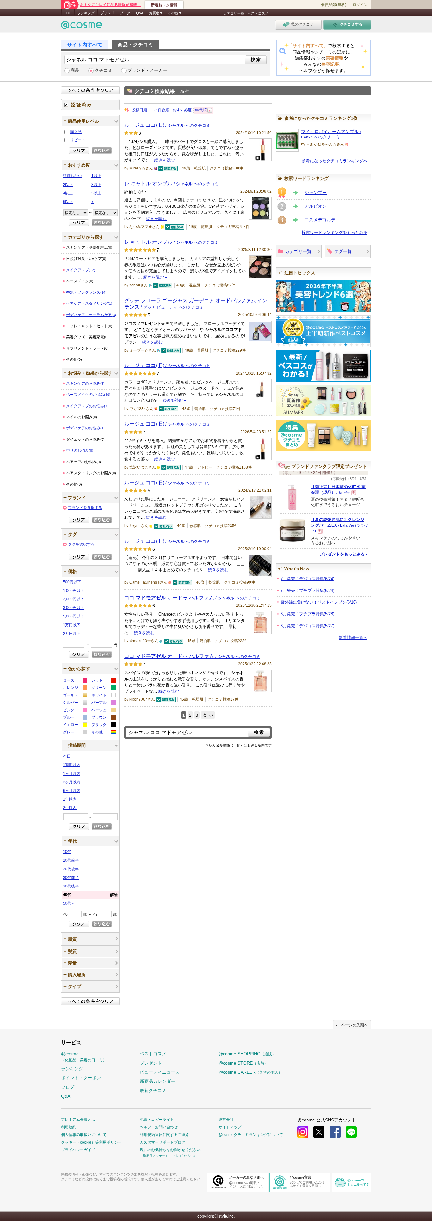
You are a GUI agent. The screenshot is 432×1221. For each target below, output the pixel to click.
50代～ (69, 903)
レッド (103, 681)
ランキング (86, 13)
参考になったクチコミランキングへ (334, 160)
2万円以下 (71, 633)
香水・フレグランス (86, 292)
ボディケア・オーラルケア (91, 315)
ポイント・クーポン (81, 1077)
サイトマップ (230, 1127)
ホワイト (103, 696)
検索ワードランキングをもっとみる (334, 232)
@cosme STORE (243, 1062)
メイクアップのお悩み (87, 406)
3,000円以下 (73, 607)
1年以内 (70, 799)
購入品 (76, 132)
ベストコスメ (258, 13)
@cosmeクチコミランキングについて (251, 1134)
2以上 (68, 184)
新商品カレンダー (157, 1081)
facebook (335, 1132)
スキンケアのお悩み (85, 383)
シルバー (75, 703)
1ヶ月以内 (71, 773)
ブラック (103, 725)
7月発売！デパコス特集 (307, 578)
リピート (77, 140)
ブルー (75, 718)
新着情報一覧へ (353, 637)
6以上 (68, 201)
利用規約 (68, 1127)
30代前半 (71, 877)
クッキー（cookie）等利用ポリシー (91, 1142)
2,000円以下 (73, 599)
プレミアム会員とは (78, 1119)
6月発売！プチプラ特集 (307, 613)
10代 (67, 852)
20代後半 (71, 869)
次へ (206, 715)
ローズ (75, 681)
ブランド (107, 13)
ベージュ (103, 711)
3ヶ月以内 (71, 782)
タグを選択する (81, 544)
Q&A (139, 13)
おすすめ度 (182, 110)
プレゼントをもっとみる (342, 554)
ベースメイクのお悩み (88, 394)
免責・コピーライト (157, 1119)
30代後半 (71, 886)
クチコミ (103, 70)
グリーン (103, 688)
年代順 (201, 110)
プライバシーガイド (78, 1150)
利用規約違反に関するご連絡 (164, 1134)
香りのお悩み (79, 450)
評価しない (72, 176)
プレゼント (151, 1062)
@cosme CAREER (250, 1072)
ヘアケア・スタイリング (89, 303)
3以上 (96, 184)
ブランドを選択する (85, 508)
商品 (75, 70)
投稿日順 (139, 110)
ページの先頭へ (354, 1025)
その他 (103, 733)
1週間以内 (71, 765)
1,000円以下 (73, 590)
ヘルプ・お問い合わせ (159, 1127)
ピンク (75, 711)
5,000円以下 (73, 616)
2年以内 (70, 808)
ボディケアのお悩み (85, 428)
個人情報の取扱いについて (84, 1134)
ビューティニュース (160, 1072)
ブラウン (103, 718)
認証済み (90, 104)
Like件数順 (160, 110)
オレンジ (75, 688)
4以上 (68, 193)
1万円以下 (71, 625)
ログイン (360, 5)
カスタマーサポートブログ (162, 1142)
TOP (67, 13)
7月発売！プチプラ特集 (307, 590)
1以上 (96, 176)
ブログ (125, 13)
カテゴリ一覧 (233, 13)
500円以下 (72, 582)
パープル (103, 703)
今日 (67, 756)
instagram (302, 1132)
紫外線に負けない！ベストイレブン (319, 602)
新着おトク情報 (164, 5)
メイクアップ (80, 270)
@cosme (84, 1056)
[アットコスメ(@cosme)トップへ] (81, 26)
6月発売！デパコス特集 (307, 625)
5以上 (96, 193)
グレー (75, 733)
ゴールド (75, 696)
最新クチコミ (153, 1090)
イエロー (75, 725)
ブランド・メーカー (147, 70)
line (351, 1132)
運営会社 (226, 1119)
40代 (90, 895)
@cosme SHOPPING (247, 1053)
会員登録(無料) (333, 5)
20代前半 (71, 860)
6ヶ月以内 (71, 790)
